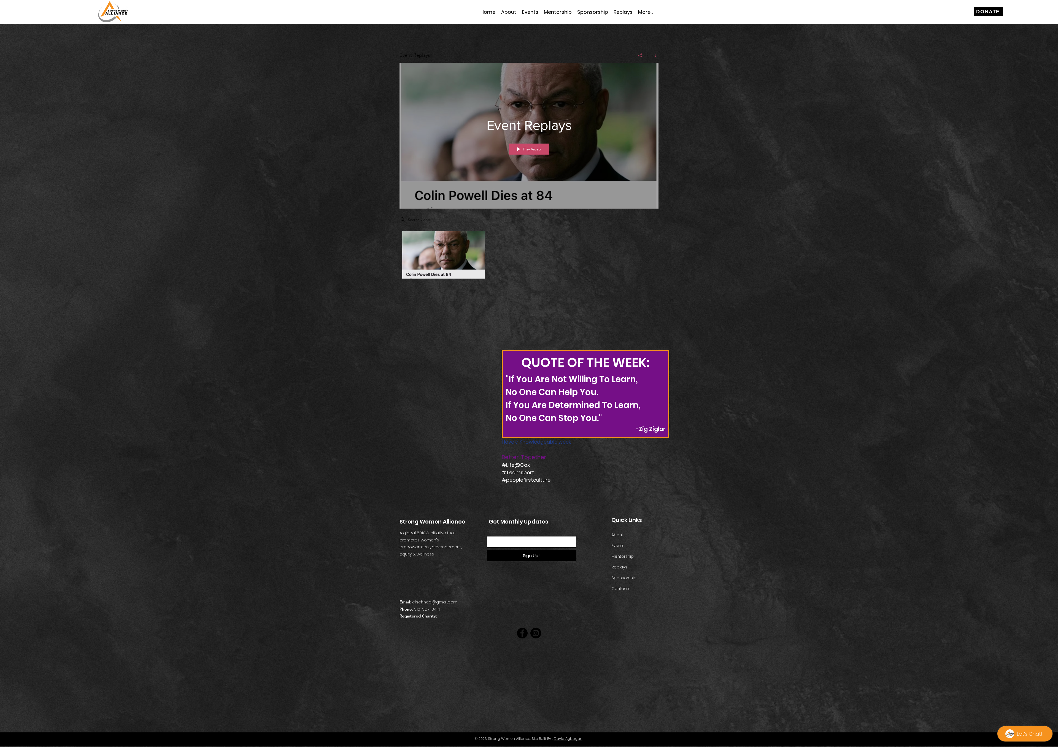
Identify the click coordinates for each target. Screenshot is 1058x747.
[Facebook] (522, 633)
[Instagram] (535, 633)
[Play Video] (443, 255)
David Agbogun (568, 738)
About (617, 535)
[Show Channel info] (653, 55)
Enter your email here (512, 531)
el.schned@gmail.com (434, 602)
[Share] (640, 55)
